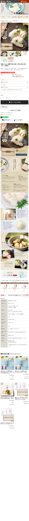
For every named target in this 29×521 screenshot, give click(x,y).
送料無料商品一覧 (15, 20)
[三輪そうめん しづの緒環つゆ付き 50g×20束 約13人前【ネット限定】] (21, 363)
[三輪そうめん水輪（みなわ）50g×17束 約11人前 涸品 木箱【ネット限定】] (7, 389)
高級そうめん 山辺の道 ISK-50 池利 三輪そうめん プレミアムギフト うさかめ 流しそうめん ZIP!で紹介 (21, 398)
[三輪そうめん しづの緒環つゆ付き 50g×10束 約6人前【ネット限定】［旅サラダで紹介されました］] (7, 363)
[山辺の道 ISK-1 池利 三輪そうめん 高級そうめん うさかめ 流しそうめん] (7, 415)
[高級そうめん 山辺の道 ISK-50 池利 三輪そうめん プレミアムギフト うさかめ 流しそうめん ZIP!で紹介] (21, 389)
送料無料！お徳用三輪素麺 (6, 22)
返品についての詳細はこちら (7, 112)
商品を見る (12, 379)
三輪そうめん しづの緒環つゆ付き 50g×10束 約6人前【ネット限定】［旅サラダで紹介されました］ (7, 372)
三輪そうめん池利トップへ (6, 20)
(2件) (11, 114)
